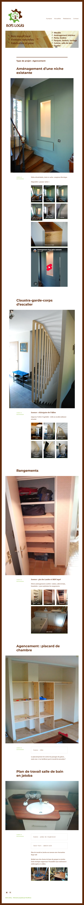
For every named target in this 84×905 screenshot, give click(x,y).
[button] (36, 193)
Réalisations (67, 18)
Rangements (27, 471)
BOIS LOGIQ (8, 897)
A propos (49, 18)
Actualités (57, 18)
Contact (76, 18)
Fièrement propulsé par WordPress (22, 897)
